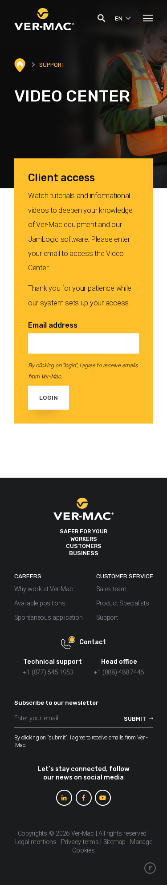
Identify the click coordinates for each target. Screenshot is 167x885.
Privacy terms (80, 842)
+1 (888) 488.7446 (119, 672)
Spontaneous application (48, 617)
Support (108, 617)
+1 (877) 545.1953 (48, 672)
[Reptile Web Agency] (150, 868)
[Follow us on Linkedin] (64, 798)
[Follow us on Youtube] (103, 798)
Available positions (39, 603)
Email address (52, 325)
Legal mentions (36, 842)
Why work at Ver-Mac (43, 589)
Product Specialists (122, 603)
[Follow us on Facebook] (84, 798)
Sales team (111, 589)
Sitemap (114, 842)
